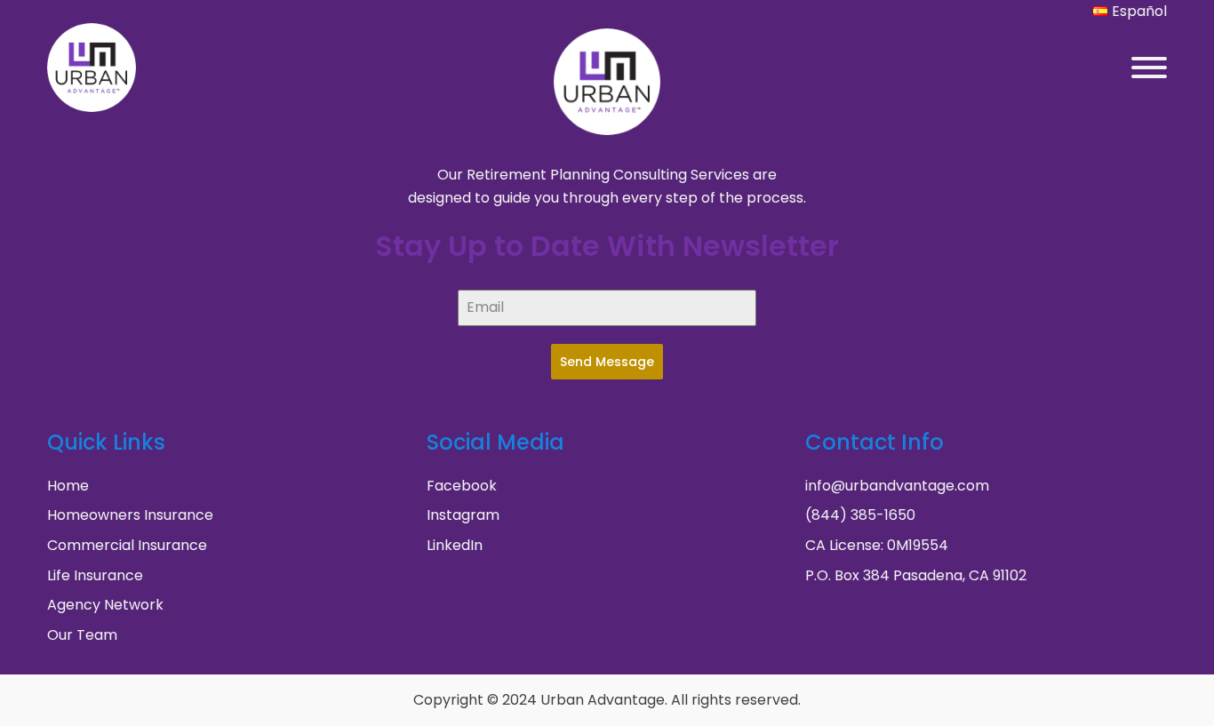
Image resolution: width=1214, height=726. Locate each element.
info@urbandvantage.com (897, 485)
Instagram (463, 515)
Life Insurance (95, 575)
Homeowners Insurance (130, 515)
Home (68, 485)
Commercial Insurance (127, 545)
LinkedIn (455, 545)
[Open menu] (1149, 67)
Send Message (607, 362)
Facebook (462, 485)
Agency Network (105, 604)
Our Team (82, 635)
